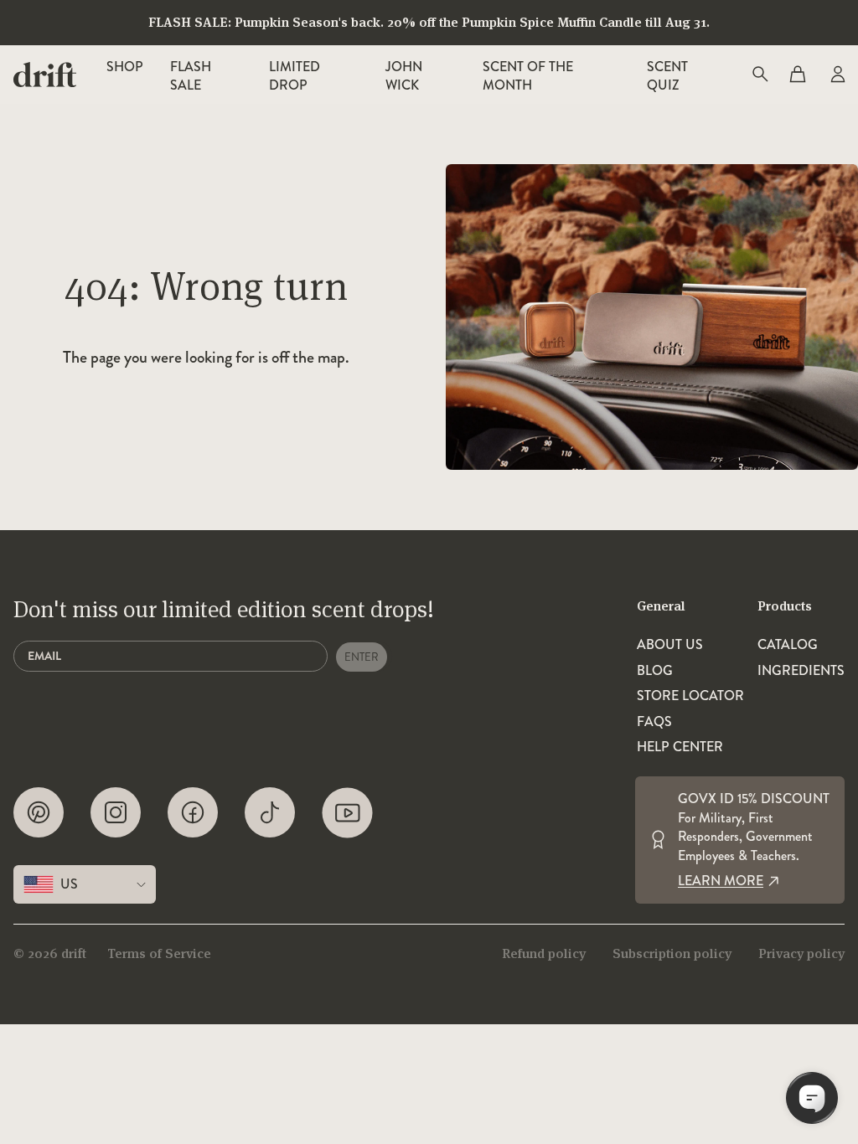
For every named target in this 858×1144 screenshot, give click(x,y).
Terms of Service (159, 953)
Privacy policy (801, 953)
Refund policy (544, 953)
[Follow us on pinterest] (38, 812)
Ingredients (801, 671)
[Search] (759, 74)
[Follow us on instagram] (115, 812)
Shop (124, 66)
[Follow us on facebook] (193, 812)
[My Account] (836, 74)
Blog (655, 671)
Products (784, 606)
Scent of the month (528, 76)
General (661, 606)
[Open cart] (798, 74)
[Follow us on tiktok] (270, 812)
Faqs (654, 722)
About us (670, 645)
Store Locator (690, 696)
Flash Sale (190, 76)
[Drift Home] (44, 74)
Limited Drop (294, 76)
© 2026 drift (49, 953)
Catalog (787, 645)
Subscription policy (671, 953)
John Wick (403, 76)
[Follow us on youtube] (347, 812)
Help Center (680, 747)
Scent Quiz (667, 76)
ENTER (361, 657)
